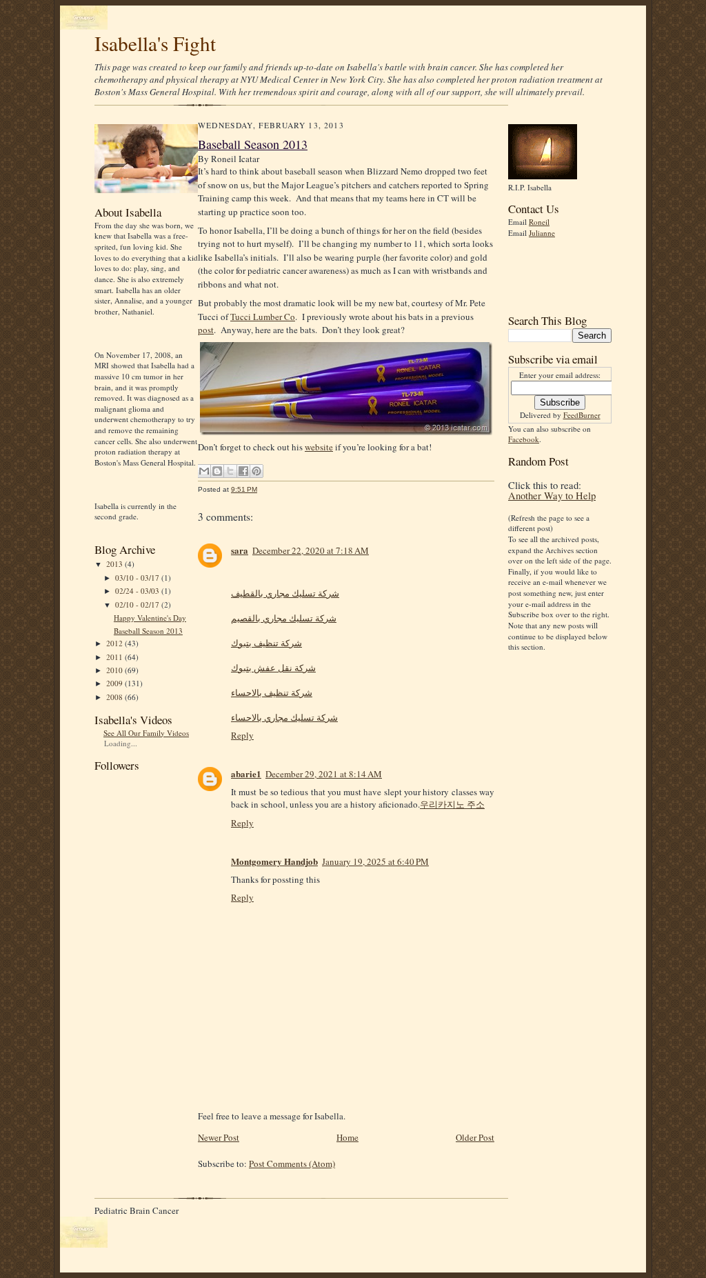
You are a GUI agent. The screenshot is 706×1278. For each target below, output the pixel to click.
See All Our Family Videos (146, 733)
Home (347, 1137)
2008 (115, 697)
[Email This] (204, 471)
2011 (115, 657)
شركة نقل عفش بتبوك (273, 667)
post (206, 329)
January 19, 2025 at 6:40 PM (375, 861)
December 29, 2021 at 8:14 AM (323, 774)
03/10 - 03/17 (138, 577)
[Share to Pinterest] (256, 471)
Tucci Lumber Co (262, 316)
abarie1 (246, 773)
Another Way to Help (552, 495)
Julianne (542, 233)
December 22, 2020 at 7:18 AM (310, 550)
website (319, 447)
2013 (115, 564)
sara (239, 550)
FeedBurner (582, 415)
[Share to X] (230, 471)
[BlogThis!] (217, 471)
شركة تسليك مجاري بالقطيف (285, 593)
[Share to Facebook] (243, 471)
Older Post (475, 1137)
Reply (242, 735)
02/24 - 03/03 (138, 591)
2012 (115, 643)
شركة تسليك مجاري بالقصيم (283, 618)
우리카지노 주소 (452, 804)
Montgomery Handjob (274, 861)
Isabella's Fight (155, 43)
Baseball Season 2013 (148, 631)
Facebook (523, 439)
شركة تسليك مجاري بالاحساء (284, 717)
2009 (115, 683)
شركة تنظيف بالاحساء (271, 692)
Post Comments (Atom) (292, 1163)
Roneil (539, 222)
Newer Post (218, 1137)
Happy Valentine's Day (150, 617)
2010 (115, 670)
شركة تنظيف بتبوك (266, 643)
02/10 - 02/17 (138, 604)
